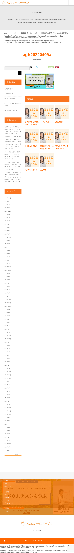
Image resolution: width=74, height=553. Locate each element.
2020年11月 (8, 303)
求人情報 (7, 511)
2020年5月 (7, 322)
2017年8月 (7, 421)
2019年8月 (7, 345)
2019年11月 (8, 335)
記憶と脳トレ (59, 122)
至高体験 (43, 170)
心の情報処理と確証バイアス (12, 110)
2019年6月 (7, 352)
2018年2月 (7, 401)
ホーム (6, 483)
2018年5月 (7, 391)
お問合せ (7, 508)
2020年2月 (7, 329)
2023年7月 (7, 217)
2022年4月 (7, 257)
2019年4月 (7, 358)
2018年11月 (8, 375)
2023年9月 (7, 214)
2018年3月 (7, 398)
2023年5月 (7, 224)
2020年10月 (8, 306)
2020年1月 (7, 332)
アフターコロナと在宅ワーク (12, 139)
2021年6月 (7, 283)
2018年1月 (7, 404)
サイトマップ (8, 514)
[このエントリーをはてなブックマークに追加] (36, 67)
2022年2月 (7, 260)
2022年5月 (7, 253)
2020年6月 (7, 319)
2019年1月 (7, 368)
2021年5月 (7, 286)
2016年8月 (7, 450)
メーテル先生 (44, 122)
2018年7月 (7, 385)
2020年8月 (7, 312)
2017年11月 (8, 411)
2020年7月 (7, 316)
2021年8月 (7, 276)
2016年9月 (7, 447)
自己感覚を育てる (9, 89)
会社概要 (7, 497)
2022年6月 (7, 250)
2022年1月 (7, 263)
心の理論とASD (9, 93)
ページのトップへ (17, 454)
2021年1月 (7, 296)
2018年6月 (7, 388)
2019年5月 (7, 355)
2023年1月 (7, 234)
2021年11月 (8, 267)
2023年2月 (7, 230)
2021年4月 (7, 289)
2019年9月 (7, 342)
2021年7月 (7, 280)
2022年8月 (7, 244)
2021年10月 (8, 270)
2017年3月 (7, 434)
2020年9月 (7, 309)
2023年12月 (8, 211)
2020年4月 (7, 326)
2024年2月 (7, 204)
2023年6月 (7, 221)
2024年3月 (7, 201)
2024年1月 (7, 208)
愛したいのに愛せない (10, 98)
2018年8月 (7, 381)
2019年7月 (7, 348)
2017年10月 (8, 414)
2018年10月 (8, 378)
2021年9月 (7, 273)
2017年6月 (7, 427)
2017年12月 (8, 407)
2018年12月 (8, 371)
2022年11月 (8, 237)
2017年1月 (7, 440)
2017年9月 (7, 417)
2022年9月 (7, 240)
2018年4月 (7, 394)
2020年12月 (8, 299)
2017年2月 (7, 437)
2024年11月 (8, 198)
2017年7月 (7, 424)
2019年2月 (7, 365)
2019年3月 (7, 362)
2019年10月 (8, 339)
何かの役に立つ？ (31, 170)
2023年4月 (7, 227)
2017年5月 (7, 430)
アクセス (7, 500)
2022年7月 (7, 247)
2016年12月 (8, 443)
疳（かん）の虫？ (31, 146)
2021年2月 (7, 293)
